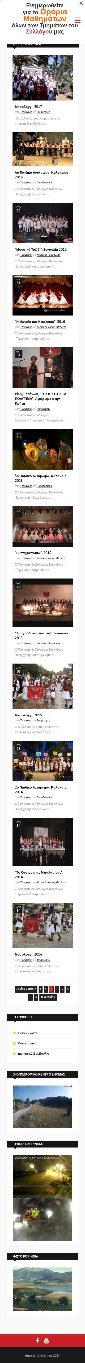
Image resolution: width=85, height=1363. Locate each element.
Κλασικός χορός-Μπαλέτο (51, 327)
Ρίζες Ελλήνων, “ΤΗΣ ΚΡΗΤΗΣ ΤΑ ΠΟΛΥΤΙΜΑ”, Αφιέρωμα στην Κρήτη (40, 399)
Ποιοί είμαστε (27, 1033)
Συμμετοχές (43, 112)
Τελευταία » (48, 997)
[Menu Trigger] (77, 20)
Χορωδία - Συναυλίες (48, 254)
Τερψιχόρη (26, 112)
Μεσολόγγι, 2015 (28, 715)
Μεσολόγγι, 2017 (28, 107)
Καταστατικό (27, 1043)
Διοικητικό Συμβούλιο (33, 1054)
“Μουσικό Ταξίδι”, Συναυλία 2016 (41, 250)
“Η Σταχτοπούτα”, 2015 (33, 553)
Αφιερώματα (43, 408)
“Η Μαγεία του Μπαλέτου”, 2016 (40, 322)
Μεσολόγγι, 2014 (28, 954)
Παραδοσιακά (44, 182)
